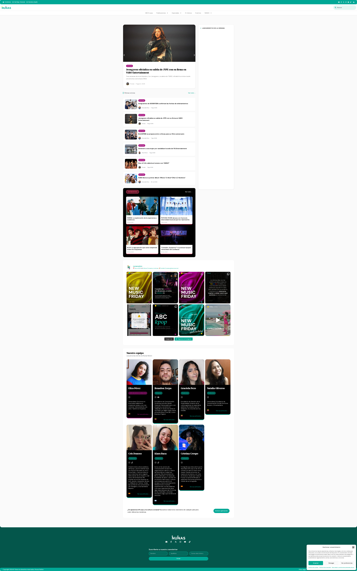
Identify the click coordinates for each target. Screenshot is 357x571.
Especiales (175, 13)
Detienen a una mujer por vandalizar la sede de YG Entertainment (162, 149)
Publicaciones (161, 13)
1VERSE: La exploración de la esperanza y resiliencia (142, 219)
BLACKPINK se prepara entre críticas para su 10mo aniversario (154, 71)
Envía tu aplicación (221, 511)
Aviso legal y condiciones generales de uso (343, 567)
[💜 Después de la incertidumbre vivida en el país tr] (217, 287)
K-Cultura (188, 13)
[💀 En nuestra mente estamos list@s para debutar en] (217, 320)
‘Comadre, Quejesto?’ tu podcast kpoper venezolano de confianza (176, 248)
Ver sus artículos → (143, 414)
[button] (353, 547)
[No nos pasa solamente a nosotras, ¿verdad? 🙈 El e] (139, 320)
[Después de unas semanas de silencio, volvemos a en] (191, 287)
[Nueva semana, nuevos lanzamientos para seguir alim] (139, 287)
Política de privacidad (325, 567)
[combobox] (344, 7)
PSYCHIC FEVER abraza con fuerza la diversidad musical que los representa (175, 219)
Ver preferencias (346, 563)
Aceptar (316, 563)
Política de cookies (313, 567)
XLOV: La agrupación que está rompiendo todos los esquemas (142, 248)
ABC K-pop (149, 13)
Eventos (198, 13)
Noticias (129, 66)
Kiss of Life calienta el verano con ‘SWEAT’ (153, 163)
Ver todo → (192, 93)
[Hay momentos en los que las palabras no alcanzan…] (165, 287)
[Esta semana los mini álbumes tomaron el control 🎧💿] (191, 320)
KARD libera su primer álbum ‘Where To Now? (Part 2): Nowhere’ (161, 178)
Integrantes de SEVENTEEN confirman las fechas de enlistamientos (163, 104)
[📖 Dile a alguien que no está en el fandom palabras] (165, 320)
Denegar (331, 563)
